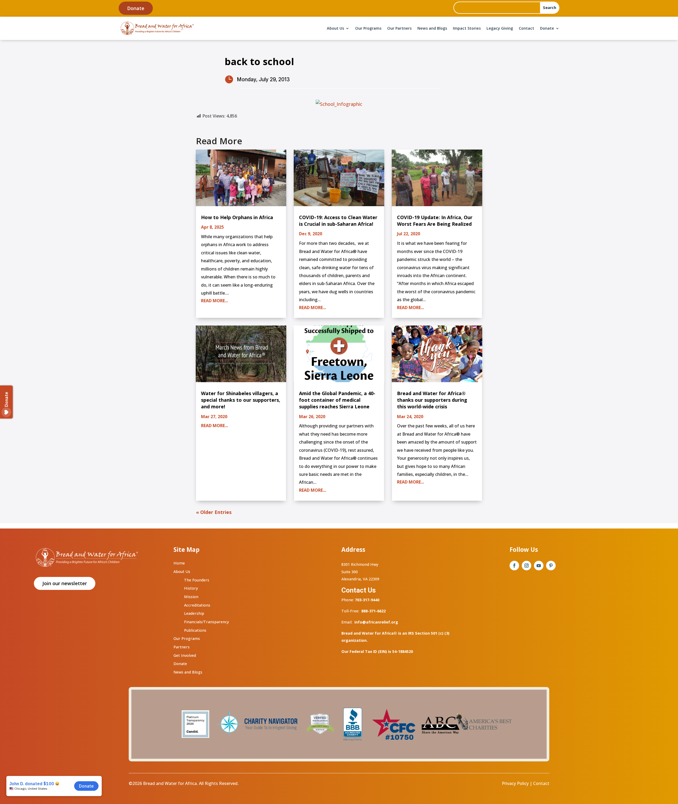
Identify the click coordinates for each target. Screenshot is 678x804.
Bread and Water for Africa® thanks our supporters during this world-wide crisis (432, 400)
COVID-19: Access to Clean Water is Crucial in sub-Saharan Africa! (338, 220)
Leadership (194, 613)
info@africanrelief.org (376, 622)
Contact (526, 28)
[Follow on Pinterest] (551, 565)
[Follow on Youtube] (538, 565)
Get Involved (184, 655)
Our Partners (399, 28)
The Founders (196, 579)
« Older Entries (213, 512)
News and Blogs (432, 28)
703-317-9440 (366, 599)
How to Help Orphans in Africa (237, 217)
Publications (195, 630)
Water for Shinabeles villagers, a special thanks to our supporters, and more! (240, 400)
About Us (335, 28)
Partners (181, 646)
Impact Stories (467, 28)
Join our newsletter (64, 583)
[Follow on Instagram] (526, 565)
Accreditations (197, 605)
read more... (214, 301)
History (191, 588)
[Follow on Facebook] (514, 565)
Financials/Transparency (206, 621)
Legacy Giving (500, 28)
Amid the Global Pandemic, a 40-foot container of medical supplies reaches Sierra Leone (337, 400)
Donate (135, 8)
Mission (191, 596)
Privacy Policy (515, 783)
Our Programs (368, 28)
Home (179, 563)
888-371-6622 (373, 610)
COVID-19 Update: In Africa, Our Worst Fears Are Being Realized (434, 220)
